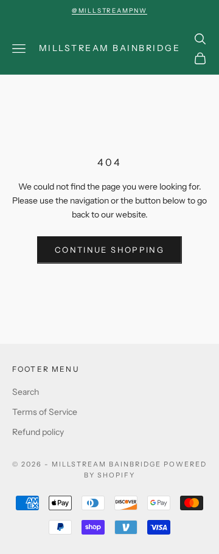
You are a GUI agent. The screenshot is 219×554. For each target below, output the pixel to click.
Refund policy (38, 431)
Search (25, 391)
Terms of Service (44, 411)
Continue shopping (109, 250)
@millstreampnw (109, 11)
